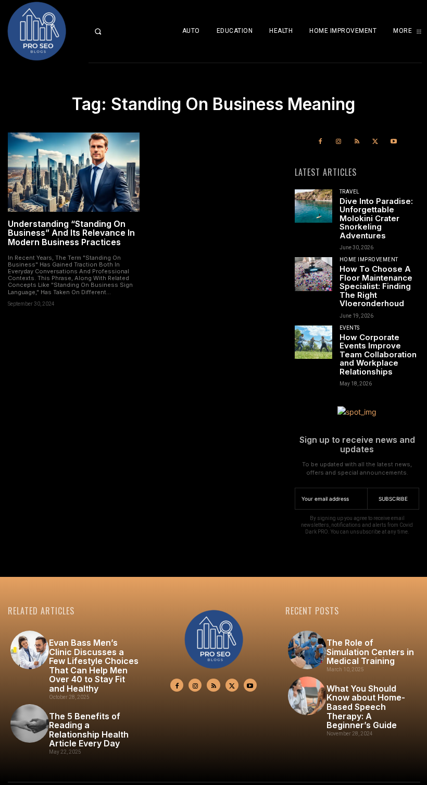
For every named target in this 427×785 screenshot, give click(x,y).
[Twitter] (375, 141)
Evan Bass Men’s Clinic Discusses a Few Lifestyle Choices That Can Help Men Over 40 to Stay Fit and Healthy (94, 665)
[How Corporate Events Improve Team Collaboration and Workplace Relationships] (313, 342)
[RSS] (356, 141)
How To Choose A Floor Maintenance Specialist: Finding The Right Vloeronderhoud (376, 286)
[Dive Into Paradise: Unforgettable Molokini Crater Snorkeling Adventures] (313, 206)
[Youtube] (393, 141)
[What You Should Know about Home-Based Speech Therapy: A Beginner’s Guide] (307, 696)
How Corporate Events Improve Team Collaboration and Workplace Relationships (378, 354)
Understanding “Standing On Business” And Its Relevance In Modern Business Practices (71, 233)
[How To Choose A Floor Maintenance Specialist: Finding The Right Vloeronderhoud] (313, 274)
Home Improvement (369, 259)
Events (350, 328)
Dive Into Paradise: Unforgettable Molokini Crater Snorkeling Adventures (376, 218)
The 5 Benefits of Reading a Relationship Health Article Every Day (89, 730)
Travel (350, 192)
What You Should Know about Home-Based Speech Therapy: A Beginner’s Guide (365, 706)
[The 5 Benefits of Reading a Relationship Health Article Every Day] (29, 723)
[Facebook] (320, 141)
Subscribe (393, 499)
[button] (107, 31)
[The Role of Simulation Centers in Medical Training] (307, 650)
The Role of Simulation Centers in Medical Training (370, 651)
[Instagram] (338, 141)
